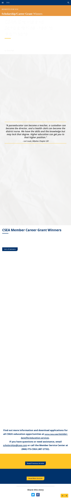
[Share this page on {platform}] (33, 494)
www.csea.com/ (52, 434)
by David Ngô (9, 50)
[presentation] (35, 8)
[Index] (2, 2)
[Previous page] (62, 495)
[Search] (68, 2)
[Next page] (66, 495)
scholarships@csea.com (15, 445)
